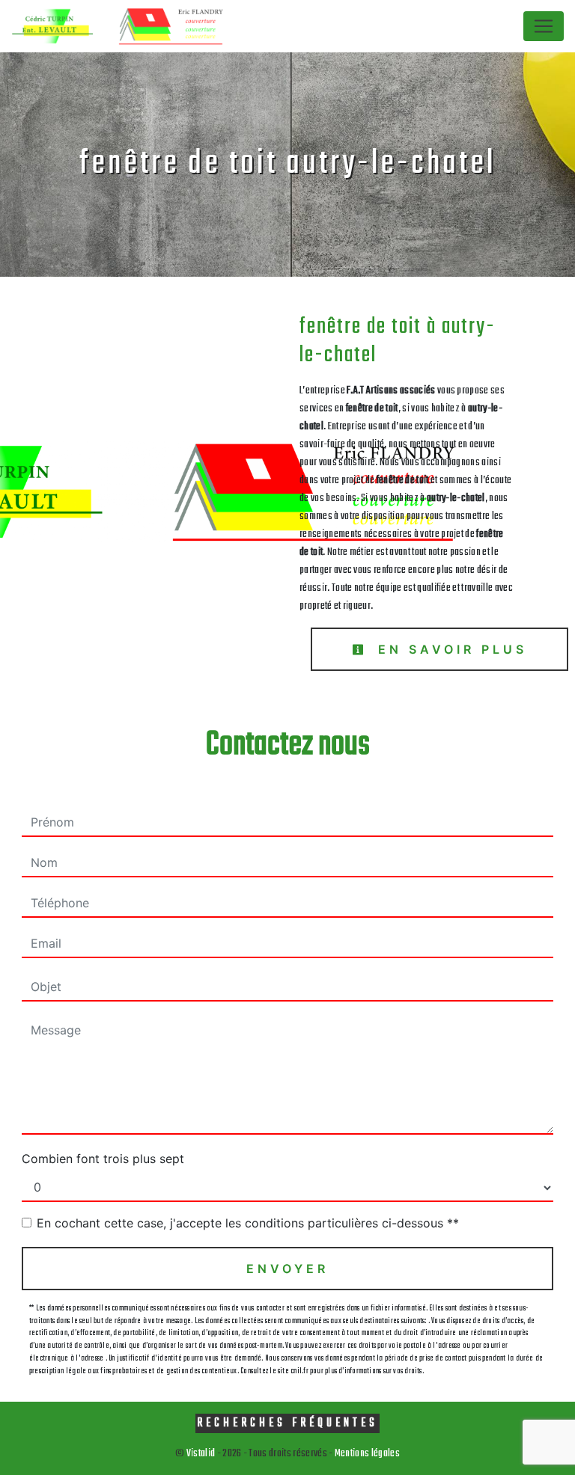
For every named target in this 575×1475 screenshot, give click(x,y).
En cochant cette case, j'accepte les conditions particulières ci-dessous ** (248, 1222)
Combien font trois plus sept (103, 1158)
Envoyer (287, 1268)
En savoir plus (449, 649)
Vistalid (201, 1453)
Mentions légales (366, 1453)
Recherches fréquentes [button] (287, 1423)
